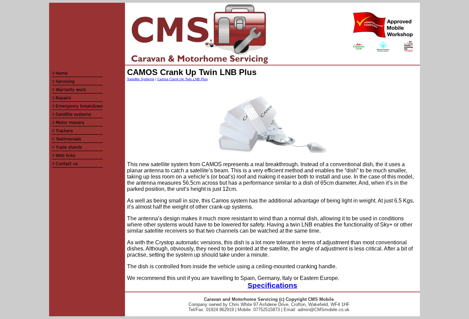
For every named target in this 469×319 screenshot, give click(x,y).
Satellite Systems (140, 79)
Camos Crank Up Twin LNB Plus (182, 79)
